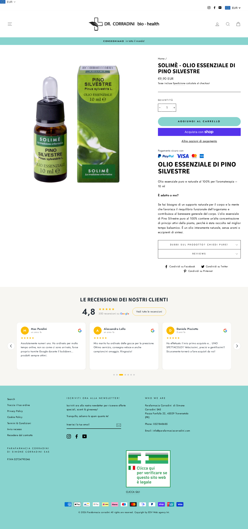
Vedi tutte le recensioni (149, 311)
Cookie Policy (14, 417)
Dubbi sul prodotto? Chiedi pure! (199, 244)
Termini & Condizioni (19, 423)
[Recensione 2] (117, 375)
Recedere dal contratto (20, 435)
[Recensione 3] (121, 375)
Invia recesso (14, 429)
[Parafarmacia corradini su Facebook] (76, 436)
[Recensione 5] (128, 375)
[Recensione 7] (134, 375)
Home (161, 58)
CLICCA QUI (133, 492)
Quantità (165, 100)
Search (11, 399)
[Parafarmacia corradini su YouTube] (84, 436)
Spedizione (179, 83)
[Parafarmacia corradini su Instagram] (69, 436)
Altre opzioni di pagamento (199, 141)
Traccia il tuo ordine (18, 405)
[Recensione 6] (131, 375)
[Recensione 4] (125, 375)
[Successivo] (237, 346)
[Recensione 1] (114, 375)
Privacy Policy (15, 411)
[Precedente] (11, 346)
